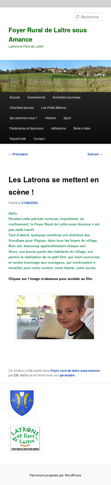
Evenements (36, 97)
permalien (67, 375)
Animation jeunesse (67, 97)
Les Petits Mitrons (53, 107)
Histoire (50, 118)
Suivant (95, 154)
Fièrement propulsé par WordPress (55, 475)
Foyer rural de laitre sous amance (75, 370)
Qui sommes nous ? (23, 118)
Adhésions (58, 128)
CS (16, 375)
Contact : (40, 138)
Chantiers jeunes (22, 107)
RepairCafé (18, 138)
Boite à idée (82, 128)
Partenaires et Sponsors (26, 128)
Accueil (15, 97)
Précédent (18, 154)
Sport (67, 118)
